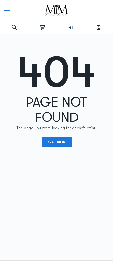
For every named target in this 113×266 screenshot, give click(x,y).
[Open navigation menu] (8, 10)
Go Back (56, 142)
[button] (14, 27)
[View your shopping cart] (42, 27)
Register (98, 27)
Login (70, 27)
